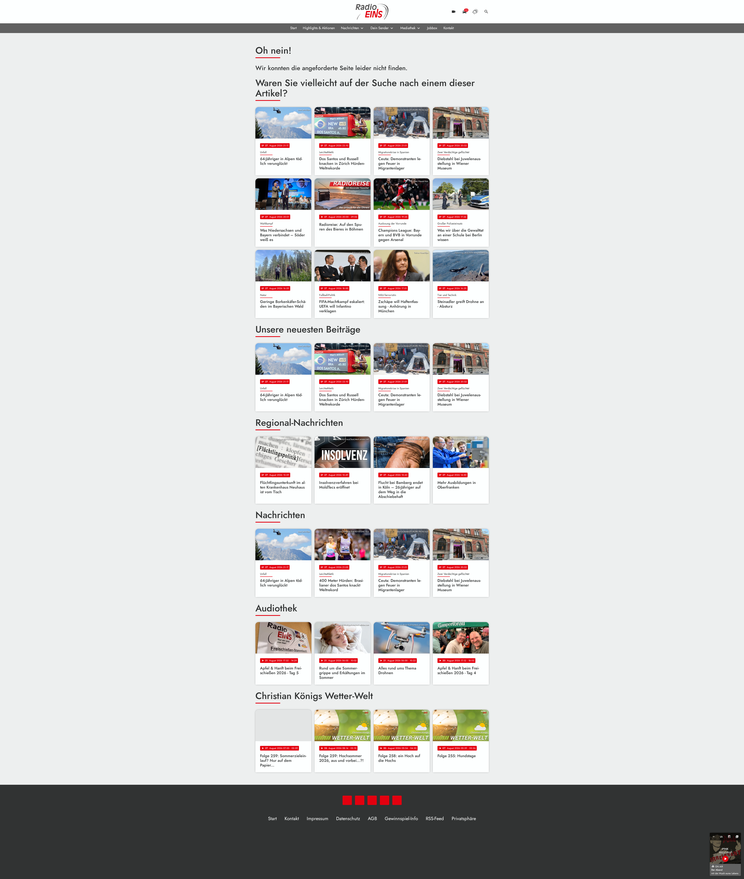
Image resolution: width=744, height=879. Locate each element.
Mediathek (407, 28)
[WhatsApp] (259, 12)
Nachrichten (350, 28)
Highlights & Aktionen (319, 28)
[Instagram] (275, 12)
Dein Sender (380, 28)
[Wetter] (475, 11)
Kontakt (448, 28)
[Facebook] (267, 12)
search (486, 11)
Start (293, 28)
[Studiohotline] (290, 12)
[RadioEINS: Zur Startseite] (372, 11)
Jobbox (432, 28)
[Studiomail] (283, 12)
